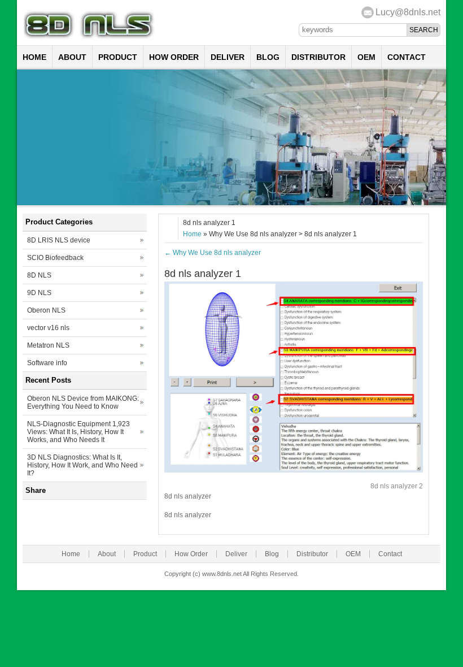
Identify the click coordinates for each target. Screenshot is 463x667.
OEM (366, 57)
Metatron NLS (48, 345)
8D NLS (39, 275)
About (72, 57)
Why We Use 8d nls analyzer (212, 253)
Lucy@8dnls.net (407, 12)
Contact (406, 57)
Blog (267, 57)
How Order (174, 57)
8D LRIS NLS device (58, 240)
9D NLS (39, 293)
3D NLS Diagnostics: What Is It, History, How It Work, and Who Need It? (82, 465)
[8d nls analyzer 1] (293, 470)
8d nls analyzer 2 (396, 486)
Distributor (318, 57)
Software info (47, 363)
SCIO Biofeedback (55, 258)
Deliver (227, 57)
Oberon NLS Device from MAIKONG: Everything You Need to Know (83, 402)
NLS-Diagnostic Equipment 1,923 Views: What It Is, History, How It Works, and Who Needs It (78, 432)
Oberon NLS (46, 310)
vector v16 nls (48, 328)
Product (117, 57)
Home (34, 57)
